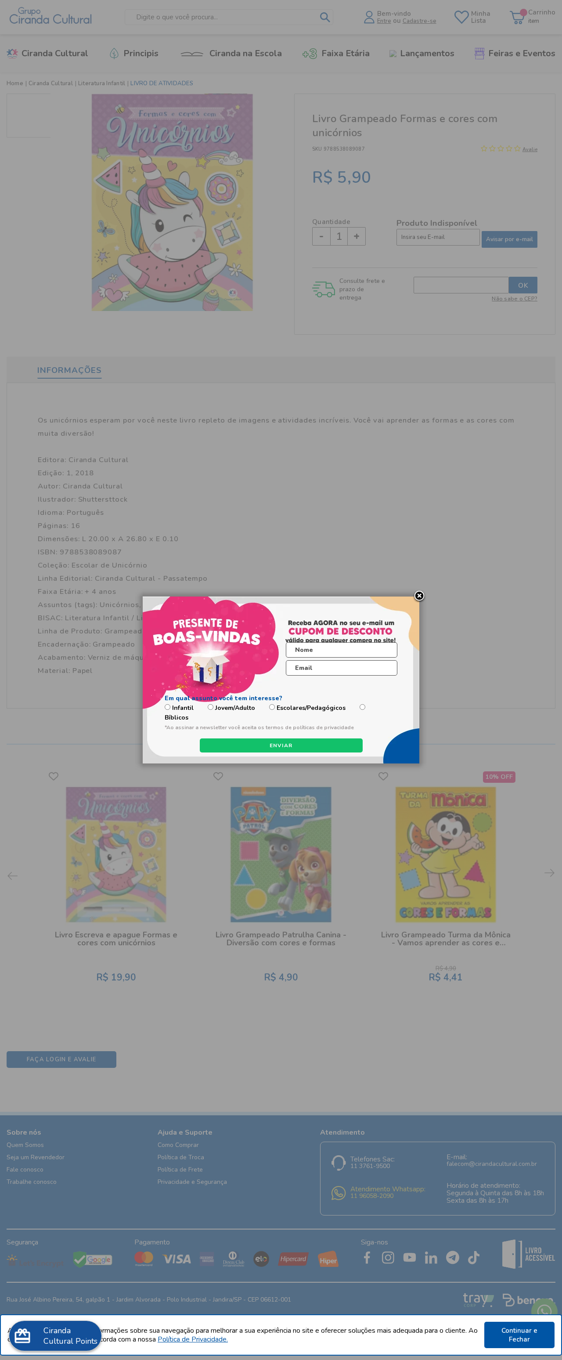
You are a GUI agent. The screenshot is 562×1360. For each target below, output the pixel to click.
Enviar (281, 745)
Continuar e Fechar (519, 1335)
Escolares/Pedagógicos (311, 708)
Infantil (183, 708)
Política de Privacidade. (193, 1339)
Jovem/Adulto (235, 708)
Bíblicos (176, 717)
